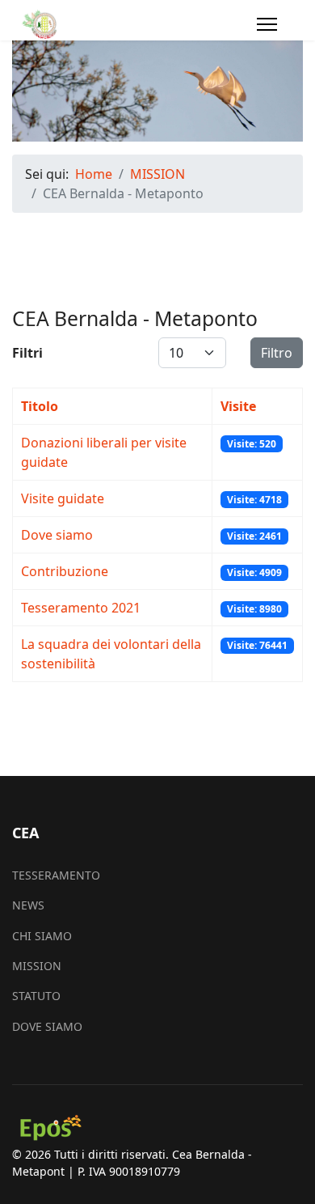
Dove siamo (57, 535)
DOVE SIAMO (47, 1026)
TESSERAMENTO (56, 875)
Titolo (39, 406)
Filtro (276, 353)
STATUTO (36, 995)
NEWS (28, 905)
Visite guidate (62, 498)
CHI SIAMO (42, 935)
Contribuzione (64, 571)
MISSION (36, 965)
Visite (238, 406)
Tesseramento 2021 (81, 608)
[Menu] (267, 24)
